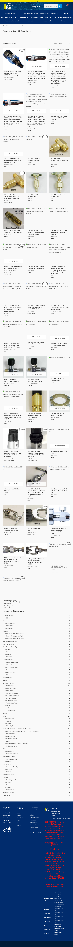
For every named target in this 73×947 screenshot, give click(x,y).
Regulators (6, 777)
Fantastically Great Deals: (39, 17)
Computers (6, 631)
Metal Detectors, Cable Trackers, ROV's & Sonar (17, 728)
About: (30, 21)
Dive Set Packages (8, 644)
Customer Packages (12, 667)
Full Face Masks (7, 677)
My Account (36, 6)
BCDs (4, 621)
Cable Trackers (10, 733)
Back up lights (10, 718)
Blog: (62, 17)
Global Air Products (8, 683)
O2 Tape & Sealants (12, 693)
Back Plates (9, 625)
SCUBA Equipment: (10, 13)
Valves (8, 705)
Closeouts (9, 665)
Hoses (8, 785)
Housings (9, 769)
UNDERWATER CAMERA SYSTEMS (17, 743)
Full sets (8, 782)
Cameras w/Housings (12, 767)
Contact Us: (68, 17)
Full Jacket (9, 628)
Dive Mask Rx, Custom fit (10, 641)
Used (7, 674)
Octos (4, 749)
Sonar (8, 741)
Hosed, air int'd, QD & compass (15, 633)
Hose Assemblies (11, 688)
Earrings (8, 654)
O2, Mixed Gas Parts (12, 695)
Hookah (5, 713)
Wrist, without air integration (15, 638)
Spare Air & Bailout (8, 792)
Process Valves (12, 708)
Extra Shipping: (55, 17)
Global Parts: (24, 17)
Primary (8, 723)
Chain (8, 649)
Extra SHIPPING (8, 659)
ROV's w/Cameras (11, 738)
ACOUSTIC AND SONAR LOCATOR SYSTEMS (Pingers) (22, 731)
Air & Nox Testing (8, 615)
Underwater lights (11, 746)
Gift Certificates (11, 672)
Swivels (8, 761)
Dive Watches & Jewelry (10, 647)
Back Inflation (10, 623)
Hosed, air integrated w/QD (14, 636)
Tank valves (11, 710)
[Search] (60, 6)
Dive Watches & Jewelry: (9, 17)
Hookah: (66, 13)
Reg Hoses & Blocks (8, 774)
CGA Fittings (10, 685)
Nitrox (8, 618)
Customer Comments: (12, 21)
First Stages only (11, 780)
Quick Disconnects (11, 759)
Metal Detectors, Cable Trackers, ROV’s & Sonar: (40, 13)
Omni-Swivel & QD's (9, 756)
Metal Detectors (11, 736)
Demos (8, 670)
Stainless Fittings (11, 700)
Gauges (5, 680)
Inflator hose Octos (12, 753)
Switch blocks (10, 789)
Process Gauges (11, 698)
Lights (4, 716)
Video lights (9, 726)
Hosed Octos (10, 751)
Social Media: (47, 21)
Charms (8, 652)
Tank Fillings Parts (11, 703)
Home (4, 26)
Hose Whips (9, 690)
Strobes (8, 771)
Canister (8, 721)
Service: (8, 787)
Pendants (9, 656)
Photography (7, 764)
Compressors (7, 795)
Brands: (63, 21)
